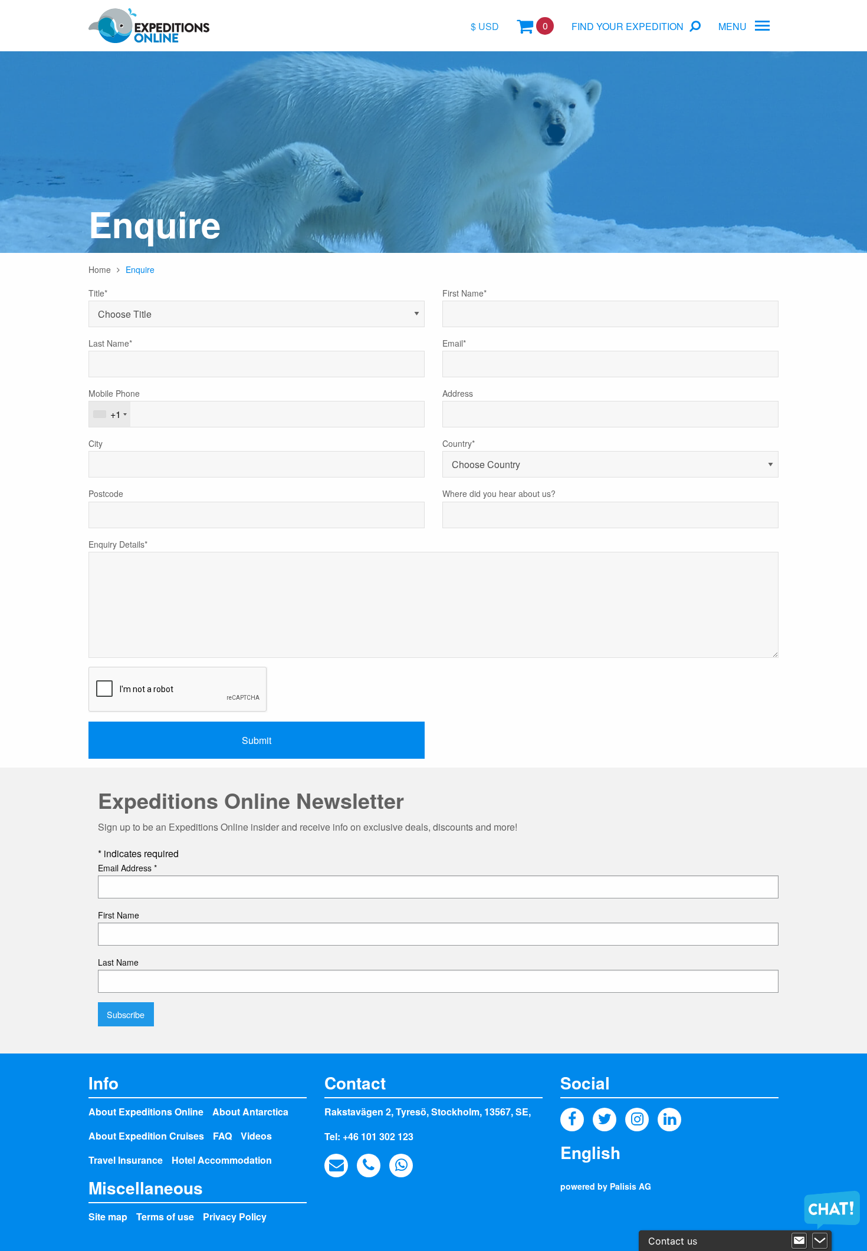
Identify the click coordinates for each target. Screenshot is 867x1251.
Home (99, 269)
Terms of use (165, 1216)
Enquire (140, 269)
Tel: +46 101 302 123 (368, 1136)
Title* (97, 293)
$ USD (485, 26)
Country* (458, 443)
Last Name (118, 962)
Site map (107, 1216)
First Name (118, 915)
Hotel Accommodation (222, 1160)
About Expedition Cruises (146, 1136)
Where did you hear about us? (499, 493)
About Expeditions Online (145, 1111)
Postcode (105, 493)
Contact (355, 1083)
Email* (454, 343)
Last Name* (110, 343)
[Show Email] (799, 1241)
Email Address (127, 868)
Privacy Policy (235, 1216)
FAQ (222, 1136)
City (95, 443)
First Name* (464, 293)
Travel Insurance (125, 1160)
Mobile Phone (114, 393)
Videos (256, 1136)
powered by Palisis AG (605, 1186)
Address (457, 393)
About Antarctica (250, 1111)
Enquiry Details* (117, 544)
